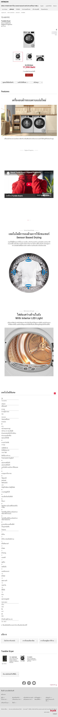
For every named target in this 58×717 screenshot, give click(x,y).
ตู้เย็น (2, 697)
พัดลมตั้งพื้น (37, 699)
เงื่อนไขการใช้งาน (4, 709)
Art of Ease (4, 9)
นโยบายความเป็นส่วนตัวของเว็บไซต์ (15, 709)
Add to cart (29, 75)
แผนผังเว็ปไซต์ (49, 5)
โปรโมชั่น (18, 9)
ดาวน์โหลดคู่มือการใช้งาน (47, 640)
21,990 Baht (29, 65)
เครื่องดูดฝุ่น (37, 697)
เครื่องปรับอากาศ (16, 699)
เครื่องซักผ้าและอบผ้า (28, 697)
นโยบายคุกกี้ (25, 709)
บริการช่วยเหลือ (36, 9)
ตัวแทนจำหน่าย (44, 9)
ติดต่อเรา (55, 5)
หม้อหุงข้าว (48, 697)
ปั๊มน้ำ (13, 702)
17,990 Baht (29, 67)
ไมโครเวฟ (3, 699)
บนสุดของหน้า (3, 12)
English (42, 5)
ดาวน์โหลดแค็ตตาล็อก (28, 640)
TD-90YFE (29, 657)
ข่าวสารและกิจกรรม (26, 9)
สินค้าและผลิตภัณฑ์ (11, 12)
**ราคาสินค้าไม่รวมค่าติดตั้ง (29, 71)
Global (37, 5)
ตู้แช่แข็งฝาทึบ (15, 697)
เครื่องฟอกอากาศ (27, 699)
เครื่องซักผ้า (18, 12)
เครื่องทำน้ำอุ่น (4, 702)
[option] (18, 57)
